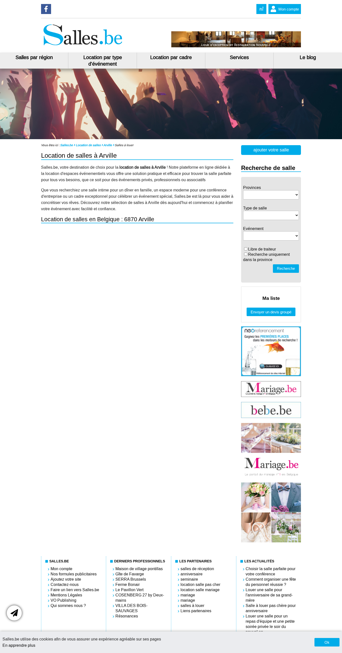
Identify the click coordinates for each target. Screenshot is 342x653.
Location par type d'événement (102, 60)
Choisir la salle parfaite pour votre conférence (270, 571)
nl (261, 9)
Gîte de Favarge (129, 574)
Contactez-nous (65, 584)
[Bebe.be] (271, 416)
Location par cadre (171, 57)
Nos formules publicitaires (74, 574)
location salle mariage (200, 589)
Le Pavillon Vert (129, 589)
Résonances (126, 616)
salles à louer (192, 605)
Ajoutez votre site (66, 579)
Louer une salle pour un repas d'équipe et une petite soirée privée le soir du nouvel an (270, 623)
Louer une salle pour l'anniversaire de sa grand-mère (269, 595)
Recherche (286, 268)
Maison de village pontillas (139, 568)
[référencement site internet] (271, 374)
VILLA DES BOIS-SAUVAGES (131, 608)
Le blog (308, 57)
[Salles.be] (82, 46)
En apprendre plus (19, 645)
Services (239, 57)
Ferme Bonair (127, 584)
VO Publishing (63, 600)
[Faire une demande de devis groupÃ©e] (14, 612)
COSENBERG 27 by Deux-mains (139, 597)
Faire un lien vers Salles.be (75, 589)
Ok (326, 642)
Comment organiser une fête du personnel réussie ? (271, 582)
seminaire (189, 579)
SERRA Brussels (130, 579)
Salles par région (34, 57)
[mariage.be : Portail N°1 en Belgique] (271, 395)
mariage (188, 595)
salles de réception (197, 568)
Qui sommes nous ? (68, 605)
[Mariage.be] (271, 541)
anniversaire (192, 574)
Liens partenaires (196, 610)
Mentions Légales (66, 595)
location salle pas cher (200, 584)
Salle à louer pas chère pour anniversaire (271, 608)
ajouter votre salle (271, 149)
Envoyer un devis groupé (271, 312)
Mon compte (288, 9)
